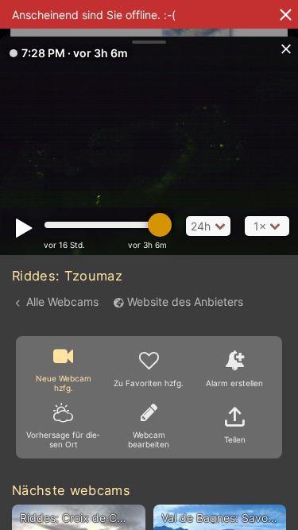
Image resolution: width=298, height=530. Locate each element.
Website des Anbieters (185, 301)
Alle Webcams (62, 301)
